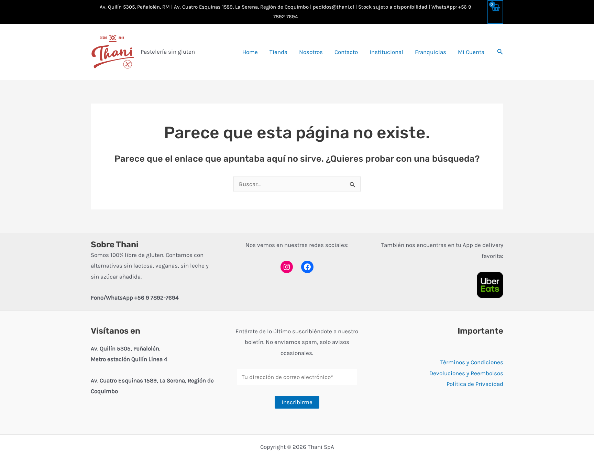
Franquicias (430, 51)
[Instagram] (286, 267)
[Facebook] (307, 267)
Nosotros (311, 51)
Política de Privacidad (475, 383)
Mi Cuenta (471, 51)
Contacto (346, 51)
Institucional (386, 51)
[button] (500, 51)
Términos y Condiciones (471, 362)
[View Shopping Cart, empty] (495, 12)
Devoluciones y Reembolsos (466, 373)
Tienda (278, 51)
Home (250, 51)
